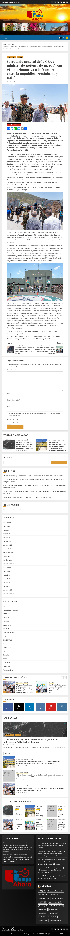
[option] (32, 688)
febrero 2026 (7, 545)
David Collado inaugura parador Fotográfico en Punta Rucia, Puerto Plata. (27, 497)
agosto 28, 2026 (22, 450)
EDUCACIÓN (7, 625)
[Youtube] (64, 2)
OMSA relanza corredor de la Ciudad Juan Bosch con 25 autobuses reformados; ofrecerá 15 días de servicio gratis (39, 776)
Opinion (6, 644)
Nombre (10, 393)
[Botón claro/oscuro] (60, 38)
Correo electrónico (13, 400)
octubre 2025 (7, 560)
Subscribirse (67, 38)
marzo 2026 (7, 541)
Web (8, 407)
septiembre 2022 (8, 594)
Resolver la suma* (13, 419)
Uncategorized (8, 670)
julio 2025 (6, 571)
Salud (5, 659)
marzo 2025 (7, 586)
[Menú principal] (6, 38)
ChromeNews (53, 934)
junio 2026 (6, 530)
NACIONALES (11, 57)
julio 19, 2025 (11, 81)
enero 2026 (7, 549)
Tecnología (6, 662)
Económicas (7, 621)
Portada (20, 57)
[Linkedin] (58, 2)
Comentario (11, 370)
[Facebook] (52, 2)
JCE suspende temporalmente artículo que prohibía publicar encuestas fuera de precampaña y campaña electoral (57, 447)
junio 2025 (6, 575)
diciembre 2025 (8, 552)
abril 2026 (6, 537)
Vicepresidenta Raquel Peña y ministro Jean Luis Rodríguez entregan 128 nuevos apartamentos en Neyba (40, 789)
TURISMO (6, 666)
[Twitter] (55, 2)
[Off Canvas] (3, 37)
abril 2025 (6, 582)
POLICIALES (7, 647)
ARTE (5, 606)
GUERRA (6, 629)
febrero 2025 (7, 590)
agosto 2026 (7, 523)
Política (58, 440)
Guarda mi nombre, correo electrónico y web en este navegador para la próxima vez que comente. (35, 414)
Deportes (6, 617)
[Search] (64, 37)
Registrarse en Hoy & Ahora (10, 928)
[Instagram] (67, 2)
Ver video (20, 930)
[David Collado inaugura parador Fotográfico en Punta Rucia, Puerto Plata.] (23, 687)
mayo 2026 (6, 534)
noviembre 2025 (8, 556)
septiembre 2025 (8, 564)
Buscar (7, 457)
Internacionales (8, 632)
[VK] (61, 2)
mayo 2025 (6, 579)
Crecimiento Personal (10, 610)
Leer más (7, 753)
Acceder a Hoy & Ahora (9, 930)
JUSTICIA (6, 636)
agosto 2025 (7, 567)
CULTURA (6, 614)
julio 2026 (6, 526)
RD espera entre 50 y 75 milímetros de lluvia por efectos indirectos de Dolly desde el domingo (25, 445)
